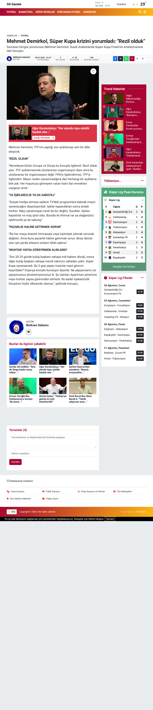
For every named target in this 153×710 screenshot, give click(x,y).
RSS (13, 511)
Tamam (110, 518)
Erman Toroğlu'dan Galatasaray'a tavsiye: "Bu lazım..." (21, 399)
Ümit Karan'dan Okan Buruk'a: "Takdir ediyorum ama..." (80, 399)
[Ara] (140, 12)
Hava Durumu (17, 491)
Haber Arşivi (52, 498)
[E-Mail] (28, 331)
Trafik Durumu (53, 491)
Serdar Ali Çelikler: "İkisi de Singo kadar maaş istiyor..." (22, 369)
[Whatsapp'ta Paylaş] (126, 58)
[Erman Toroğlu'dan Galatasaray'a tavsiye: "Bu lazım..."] (23, 385)
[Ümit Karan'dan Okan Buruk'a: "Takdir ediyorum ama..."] (82, 385)
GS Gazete (14, 4)
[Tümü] (142, 180)
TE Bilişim (141, 511)
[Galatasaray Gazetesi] (20, 480)
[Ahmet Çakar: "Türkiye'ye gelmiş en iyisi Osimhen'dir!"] (52, 385)
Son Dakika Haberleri (20, 498)
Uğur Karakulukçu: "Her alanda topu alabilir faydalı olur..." (52, 369)
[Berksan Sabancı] (16, 326)
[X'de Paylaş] (120, 58)
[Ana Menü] (144, 12)
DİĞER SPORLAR (45, 11)
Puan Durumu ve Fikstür (93, 491)
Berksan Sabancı (37, 325)
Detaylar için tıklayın (124, 266)
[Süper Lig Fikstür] (142, 277)
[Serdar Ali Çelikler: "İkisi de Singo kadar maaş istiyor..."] (23, 356)
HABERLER (89, 11)
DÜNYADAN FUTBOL (69, 11)
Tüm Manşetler (124, 491)
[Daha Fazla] (132, 58)
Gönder (15, 461)
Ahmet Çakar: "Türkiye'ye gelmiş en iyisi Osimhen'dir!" (52, 399)
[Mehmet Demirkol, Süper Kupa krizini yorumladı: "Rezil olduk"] (53, 93)
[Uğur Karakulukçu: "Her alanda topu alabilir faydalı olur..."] (52, 356)
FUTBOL (11, 11)
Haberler (12, 35)
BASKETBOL (26, 11)
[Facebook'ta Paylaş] (115, 58)
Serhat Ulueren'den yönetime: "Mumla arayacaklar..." (79, 369)
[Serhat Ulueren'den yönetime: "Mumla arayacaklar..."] (82, 356)
